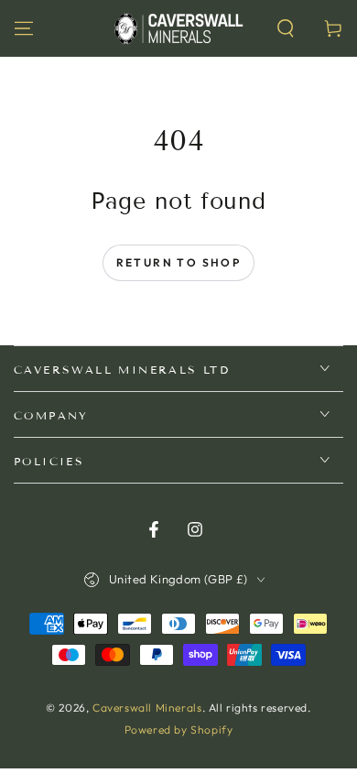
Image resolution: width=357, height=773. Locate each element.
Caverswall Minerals (146, 707)
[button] (285, 28)
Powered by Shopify (178, 729)
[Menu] (24, 28)
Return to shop (179, 262)
